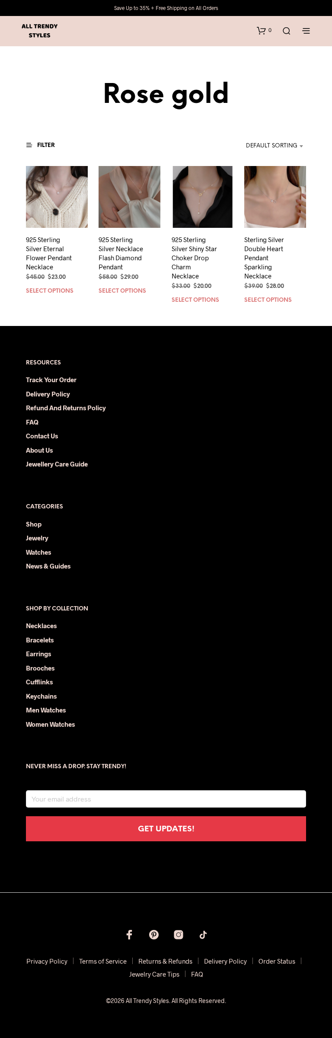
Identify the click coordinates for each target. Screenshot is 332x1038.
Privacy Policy (46, 961)
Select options (49, 291)
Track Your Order (51, 379)
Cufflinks (39, 682)
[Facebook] (129, 934)
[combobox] (262, 146)
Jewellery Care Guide (57, 464)
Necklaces (41, 625)
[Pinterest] (154, 934)
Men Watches (46, 710)
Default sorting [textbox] (271, 146)
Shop (34, 524)
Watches (38, 552)
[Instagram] (178, 934)
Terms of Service (103, 961)
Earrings (38, 654)
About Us (39, 450)
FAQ (32, 422)
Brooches (40, 668)
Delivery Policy (48, 394)
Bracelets (40, 640)
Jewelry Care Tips (154, 974)
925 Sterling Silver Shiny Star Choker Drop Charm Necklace (194, 258)
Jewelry (37, 538)
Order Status (277, 961)
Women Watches (50, 724)
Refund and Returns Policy (66, 408)
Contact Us (42, 436)
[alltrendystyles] (203, 934)
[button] (264, 30)
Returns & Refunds (165, 961)
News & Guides (48, 566)
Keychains (41, 696)
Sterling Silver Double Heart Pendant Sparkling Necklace (264, 258)
